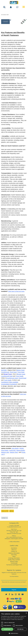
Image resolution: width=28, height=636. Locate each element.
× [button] (26, 613)
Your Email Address (14, 576)
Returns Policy (14, 561)
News (14, 556)
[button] (14, 633)
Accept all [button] (7, 629)
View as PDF (5, 511)
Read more (20, 619)
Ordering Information (14, 558)
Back (12, 511)
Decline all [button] (20, 629)
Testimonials (14, 563)
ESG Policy (14, 554)
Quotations (14, 548)
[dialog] (14, 623)
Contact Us (5, 518)
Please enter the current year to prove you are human (14, 582)
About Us (14, 549)
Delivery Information (14, 553)
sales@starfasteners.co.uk (14, 527)
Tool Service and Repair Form (14, 564)
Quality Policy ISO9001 (14, 559)
